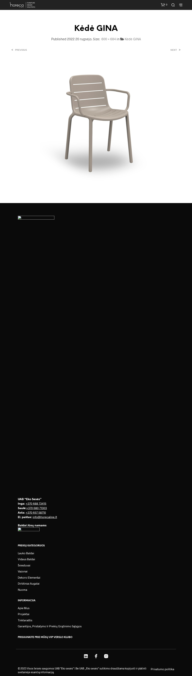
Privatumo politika (162, 669)
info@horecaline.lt (45, 517)
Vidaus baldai (26, 559)
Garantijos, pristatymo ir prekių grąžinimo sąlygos (50, 626)
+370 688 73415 (36, 503)
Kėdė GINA (133, 39)
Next (173, 50)
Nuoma (22, 589)
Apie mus (23, 608)
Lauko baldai (26, 553)
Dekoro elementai (29, 577)
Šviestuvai (24, 565)
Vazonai (23, 571)
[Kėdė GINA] (96, 123)
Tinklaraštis (25, 620)
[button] (164, 5)
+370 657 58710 (36, 512)
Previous (21, 50)
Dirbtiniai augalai (29, 583)
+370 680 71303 (36, 508)
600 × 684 (108, 39)
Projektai (23, 614)
